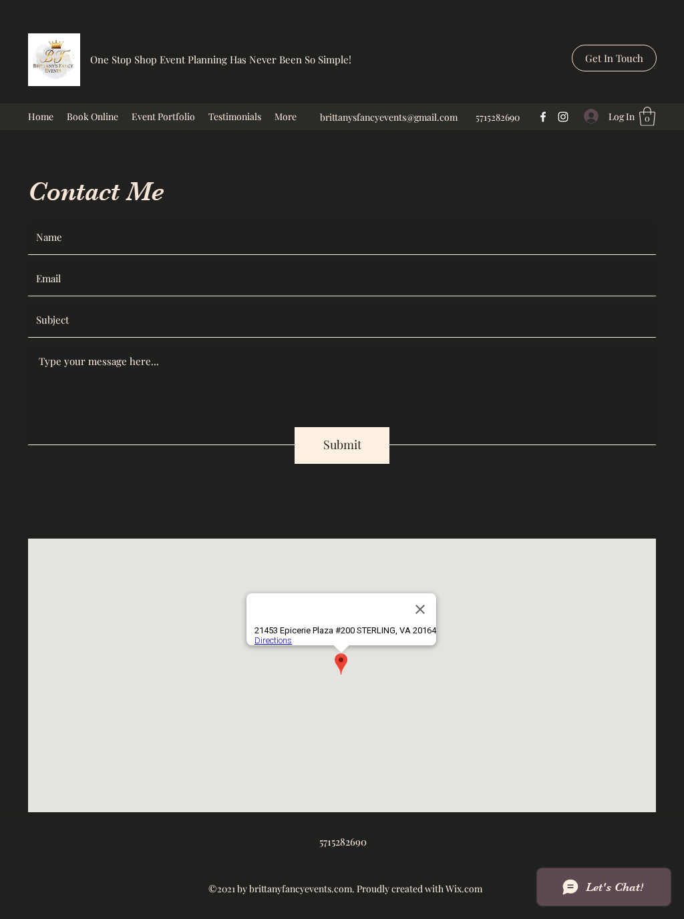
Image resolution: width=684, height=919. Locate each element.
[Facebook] (543, 116)
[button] (614, 58)
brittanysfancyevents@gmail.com (389, 117)
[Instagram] (563, 116)
